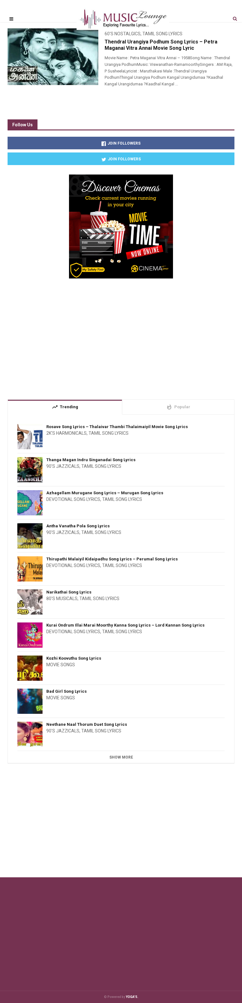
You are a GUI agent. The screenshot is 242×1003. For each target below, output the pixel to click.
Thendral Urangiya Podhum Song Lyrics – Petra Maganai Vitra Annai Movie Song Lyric (161, 45)
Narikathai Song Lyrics (68, 592)
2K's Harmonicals (66, 433)
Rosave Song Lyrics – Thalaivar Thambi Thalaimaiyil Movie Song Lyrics (117, 426)
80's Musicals (62, 598)
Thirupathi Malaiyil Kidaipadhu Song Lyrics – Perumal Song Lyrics (112, 559)
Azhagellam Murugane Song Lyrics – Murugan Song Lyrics (104, 492)
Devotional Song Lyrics (73, 499)
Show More (121, 757)
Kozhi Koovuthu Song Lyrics (73, 658)
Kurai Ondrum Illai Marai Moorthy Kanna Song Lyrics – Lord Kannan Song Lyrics (125, 625)
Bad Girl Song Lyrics (66, 691)
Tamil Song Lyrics (109, 433)
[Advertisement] (121, 336)
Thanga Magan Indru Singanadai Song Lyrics (90, 459)
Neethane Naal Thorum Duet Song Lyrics (86, 724)
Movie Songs (60, 664)
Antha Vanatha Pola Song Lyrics (78, 526)
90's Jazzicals (62, 466)
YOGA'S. (132, 997)
